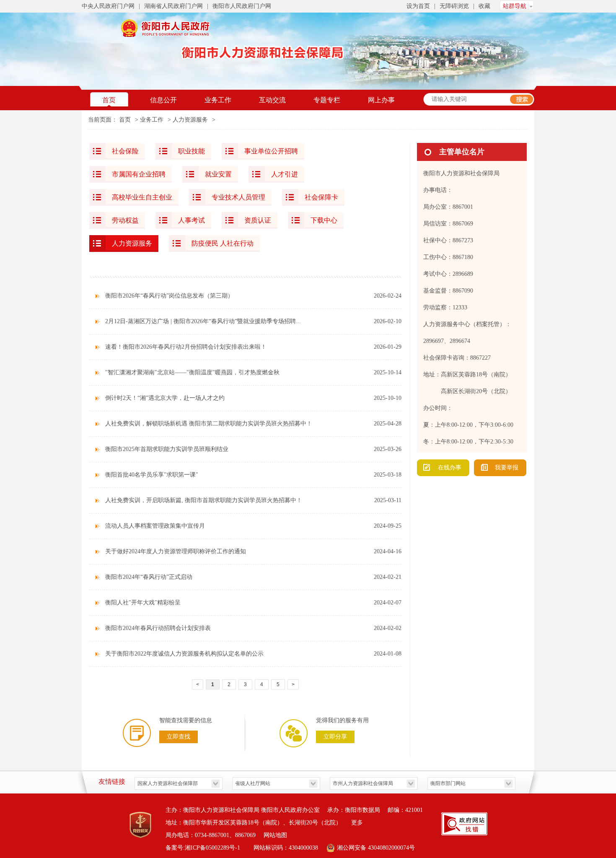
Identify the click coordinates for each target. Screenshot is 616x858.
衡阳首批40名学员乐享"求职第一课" (151, 475)
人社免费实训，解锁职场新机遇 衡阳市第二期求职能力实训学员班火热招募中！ (208, 423)
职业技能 (191, 151)
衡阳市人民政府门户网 (241, 6)
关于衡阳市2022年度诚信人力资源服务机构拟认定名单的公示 (184, 654)
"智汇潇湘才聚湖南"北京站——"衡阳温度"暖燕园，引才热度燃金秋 (192, 372)
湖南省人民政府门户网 (173, 6)
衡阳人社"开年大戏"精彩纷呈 (143, 602)
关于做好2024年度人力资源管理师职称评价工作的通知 (175, 551)
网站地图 (275, 835)
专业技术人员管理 (238, 197)
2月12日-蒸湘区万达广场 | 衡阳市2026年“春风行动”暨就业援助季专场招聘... (203, 321)
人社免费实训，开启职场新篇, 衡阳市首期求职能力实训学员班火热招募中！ (203, 500)
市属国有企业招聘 (139, 174)
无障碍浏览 (454, 6)
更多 (357, 822)
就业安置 (218, 174)
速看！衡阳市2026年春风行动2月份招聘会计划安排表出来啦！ (186, 347)
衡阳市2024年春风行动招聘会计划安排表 (158, 628)
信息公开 (163, 100)
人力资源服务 (190, 120)
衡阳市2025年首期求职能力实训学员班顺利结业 (166, 449)
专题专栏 (326, 100)
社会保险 (125, 151)
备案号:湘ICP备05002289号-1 (204, 848)
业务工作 (217, 100)
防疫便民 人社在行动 (223, 243)
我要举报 (506, 467)
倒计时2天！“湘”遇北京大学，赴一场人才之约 (165, 398)
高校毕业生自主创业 (142, 197)
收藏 (484, 6)
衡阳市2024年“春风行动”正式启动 (148, 577)
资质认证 (257, 220)
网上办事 (381, 100)
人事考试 (191, 220)
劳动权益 (125, 220)
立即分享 (335, 737)
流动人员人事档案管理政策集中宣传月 (155, 526)
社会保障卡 (321, 197)
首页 (109, 100)
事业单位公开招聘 (271, 151)
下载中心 (324, 220)
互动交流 (272, 100)
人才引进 (284, 174)
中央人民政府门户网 (108, 6)
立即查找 (178, 737)
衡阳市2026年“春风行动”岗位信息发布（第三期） (169, 296)
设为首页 (418, 6)
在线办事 (449, 467)
